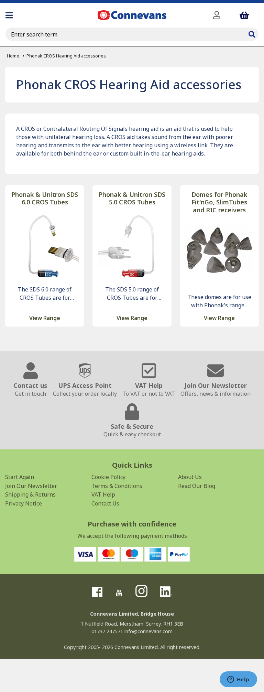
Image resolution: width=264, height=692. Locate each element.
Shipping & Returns (30, 494)
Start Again (19, 477)
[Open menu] (9, 15)
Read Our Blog (196, 486)
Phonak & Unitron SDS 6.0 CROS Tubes (44, 198)
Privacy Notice (23, 503)
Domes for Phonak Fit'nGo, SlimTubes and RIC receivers (219, 202)
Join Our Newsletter (31, 486)
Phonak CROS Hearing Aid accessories (66, 56)
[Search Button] (251, 33)
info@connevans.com (148, 631)
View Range (44, 318)
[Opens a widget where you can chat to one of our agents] (238, 680)
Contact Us (105, 503)
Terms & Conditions (116, 486)
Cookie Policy (108, 477)
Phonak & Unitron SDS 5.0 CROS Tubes (132, 198)
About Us (190, 477)
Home (13, 56)
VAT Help (103, 494)
